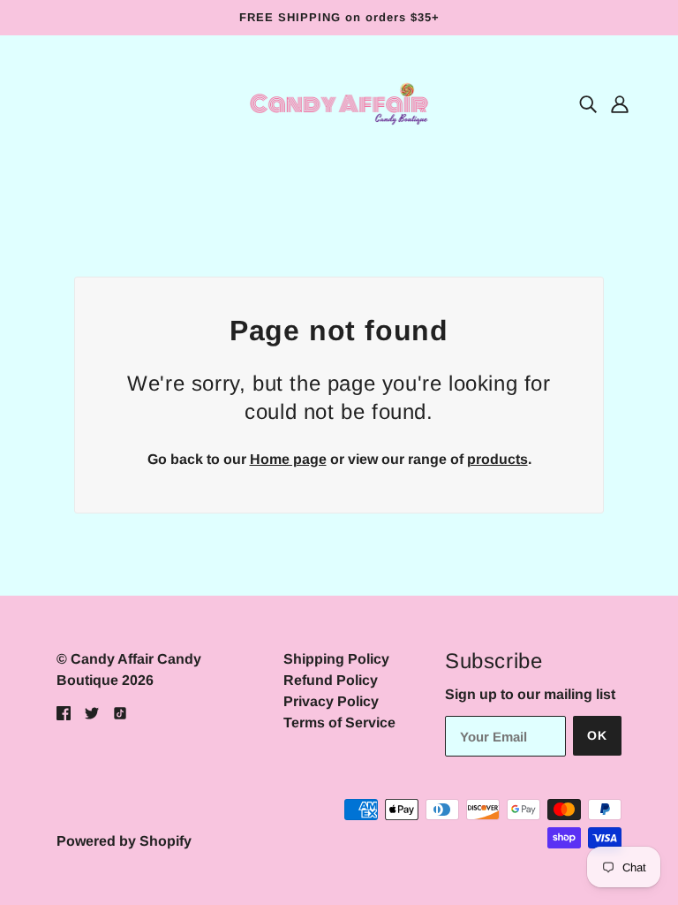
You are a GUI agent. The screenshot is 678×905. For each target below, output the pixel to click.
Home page (288, 459)
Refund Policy (330, 680)
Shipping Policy (336, 658)
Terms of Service (339, 722)
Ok (597, 735)
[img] (588, 104)
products (497, 459)
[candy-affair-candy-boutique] (339, 102)
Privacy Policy (331, 701)
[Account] (620, 104)
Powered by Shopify (124, 840)
